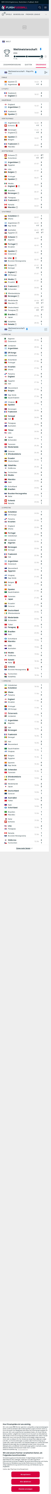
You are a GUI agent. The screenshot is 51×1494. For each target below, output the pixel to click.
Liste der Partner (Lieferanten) (15, 1469)
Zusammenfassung (12, 65)
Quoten (28, 65)
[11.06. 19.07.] (30, 56)
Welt (8, 42)
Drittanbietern (23, 1449)
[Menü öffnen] (45, 7)
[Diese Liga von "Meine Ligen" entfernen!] (35, 72)
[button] (46, 56)
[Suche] (40, 7)
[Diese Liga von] (40, 49)
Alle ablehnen (25, 1482)
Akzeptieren (25, 1474)
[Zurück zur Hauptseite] (14, 7)
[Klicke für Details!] (24, 83)
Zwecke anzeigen (26, 1489)
